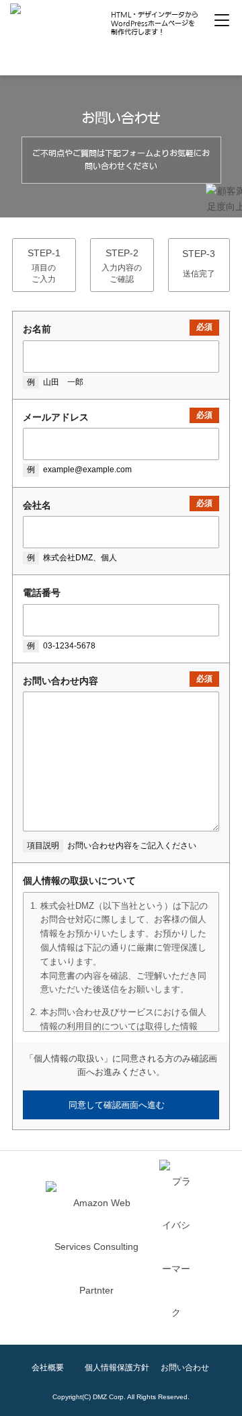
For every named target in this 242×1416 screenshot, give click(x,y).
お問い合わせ (185, 1367)
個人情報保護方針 (117, 1367)
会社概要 (48, 1367)
